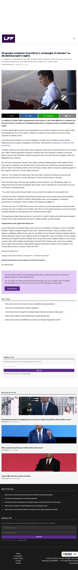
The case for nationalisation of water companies (22, 308)
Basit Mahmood (6, 422)
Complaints (18, 556)
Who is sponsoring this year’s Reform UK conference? (22, 448)
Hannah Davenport (8, 64)
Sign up (39, 370)
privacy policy (26, 373)
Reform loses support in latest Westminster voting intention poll (27, 316)
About (18, 553)
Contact (18, 561)
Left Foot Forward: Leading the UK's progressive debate (8, 38)
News (3, 50)
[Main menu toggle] (74, 38)
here (16, 251)
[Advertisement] (39, 16)
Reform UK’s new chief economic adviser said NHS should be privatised (30, 304)
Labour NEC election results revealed (16, 476)
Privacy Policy (18, 558)
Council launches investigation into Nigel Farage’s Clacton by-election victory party (34, 312)
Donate (18, 563)
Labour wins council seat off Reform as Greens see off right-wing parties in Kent (32, 320)
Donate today (12, 288)
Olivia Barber (5, 450)
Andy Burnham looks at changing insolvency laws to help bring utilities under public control (36, 419)
